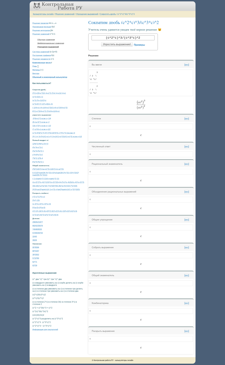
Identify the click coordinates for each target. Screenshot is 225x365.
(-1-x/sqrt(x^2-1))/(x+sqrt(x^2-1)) (45, 179)
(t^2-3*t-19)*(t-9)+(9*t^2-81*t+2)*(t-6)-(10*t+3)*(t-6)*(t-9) (54, 211)
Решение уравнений (64, 14)
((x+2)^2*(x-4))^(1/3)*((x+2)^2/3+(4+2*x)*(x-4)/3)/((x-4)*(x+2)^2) (58, 182)
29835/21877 (37, 222)
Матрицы (36, 70)
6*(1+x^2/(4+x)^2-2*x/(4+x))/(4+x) (46, 111)
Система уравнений (40, 52)
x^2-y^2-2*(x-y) (38, 197)
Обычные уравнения (46, 40)
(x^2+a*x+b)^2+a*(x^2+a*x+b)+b (45, 215)
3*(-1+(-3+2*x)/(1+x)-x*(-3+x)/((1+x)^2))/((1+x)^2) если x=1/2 (57, 137)
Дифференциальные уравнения (50, 43)
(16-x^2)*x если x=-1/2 (41, 126)
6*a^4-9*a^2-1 (38, 162)
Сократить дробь (108, 14)
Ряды (34, 66)
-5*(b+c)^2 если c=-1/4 (41, 118)
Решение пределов (40, 23)
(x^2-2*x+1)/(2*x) (39, 100)
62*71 (34, 262)
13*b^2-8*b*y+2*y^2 (40, 144)
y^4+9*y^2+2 (37, 155)
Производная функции (41, 27)
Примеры (139, 44)
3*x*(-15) (36, 200)
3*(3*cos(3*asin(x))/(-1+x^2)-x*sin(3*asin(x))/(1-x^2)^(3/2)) (56, 189)
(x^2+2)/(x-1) (37, 97)
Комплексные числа (41, 63)
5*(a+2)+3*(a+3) (38, 208)
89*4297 (35, 251)
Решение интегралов (41, 30)
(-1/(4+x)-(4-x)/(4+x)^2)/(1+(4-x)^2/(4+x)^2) (50, 108)
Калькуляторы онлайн (43, 14)
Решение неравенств (41, 59)
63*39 (34, 265)
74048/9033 (37, 229)
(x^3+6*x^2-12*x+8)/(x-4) (42, 104)
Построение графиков (41, 55)
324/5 (34, 236)
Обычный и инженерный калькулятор (49, 77)
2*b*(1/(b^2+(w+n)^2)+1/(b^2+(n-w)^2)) (48, 169)
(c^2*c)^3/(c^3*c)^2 (126, 14)
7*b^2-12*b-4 (37, 158)
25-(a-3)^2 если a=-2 (40, 122)
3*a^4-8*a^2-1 (38, 151)
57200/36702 (37, 233)
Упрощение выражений (87, 14)
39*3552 (35, 255)
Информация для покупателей (45, 329)
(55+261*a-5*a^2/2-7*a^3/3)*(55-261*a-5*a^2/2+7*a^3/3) (54, 186)
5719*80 (35, 258)
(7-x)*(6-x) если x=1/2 (41, 129)
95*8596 (35, 247)
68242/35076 (37, 226)
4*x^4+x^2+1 (37, 147)
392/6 (34, 240)
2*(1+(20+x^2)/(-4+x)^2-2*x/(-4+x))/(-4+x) (49, 93)
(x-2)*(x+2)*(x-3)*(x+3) (41, 204)
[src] (186, 64)
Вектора (35, 73)
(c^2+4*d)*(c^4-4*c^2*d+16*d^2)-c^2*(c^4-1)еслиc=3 (53, 133)
